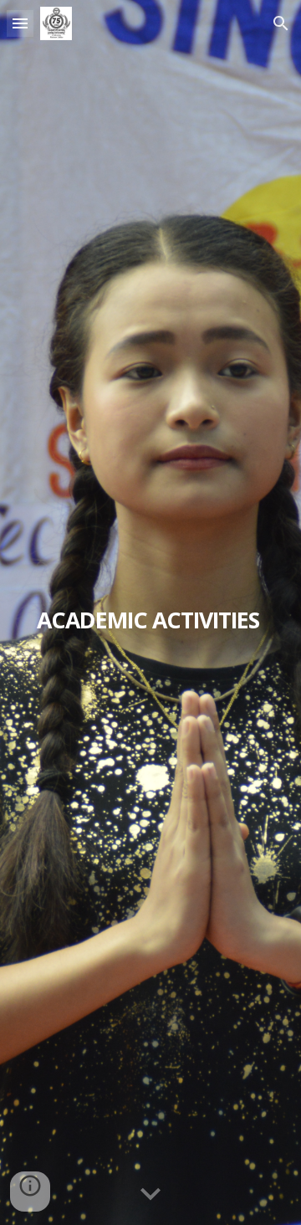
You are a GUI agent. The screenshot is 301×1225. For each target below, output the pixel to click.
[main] (150, 612)
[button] (20, 23)
